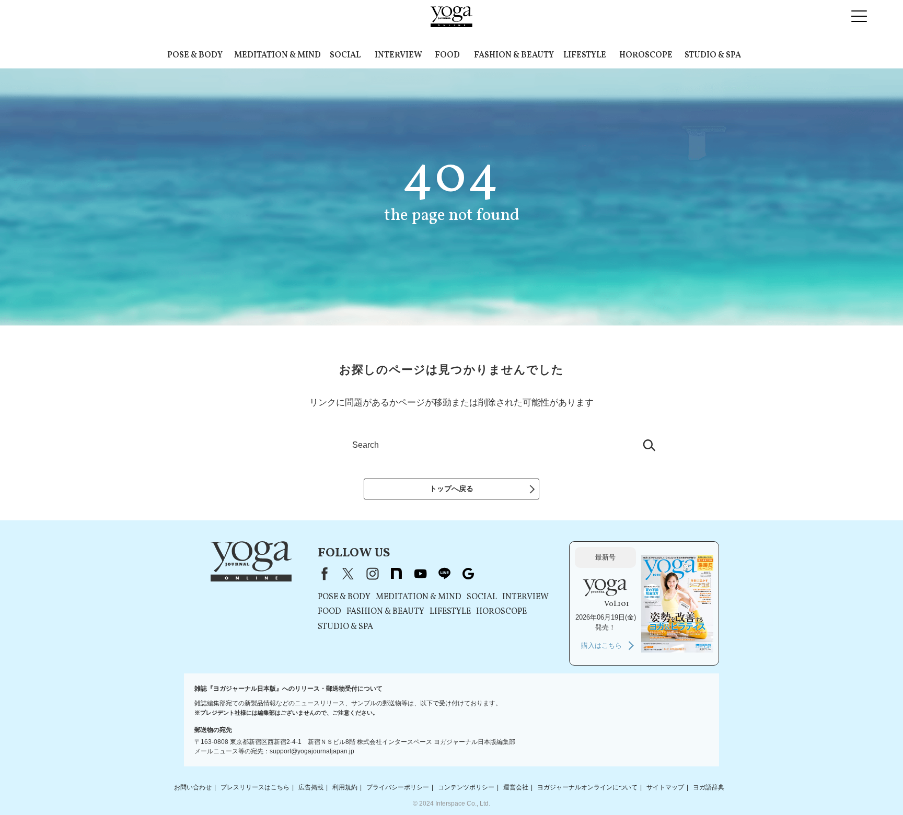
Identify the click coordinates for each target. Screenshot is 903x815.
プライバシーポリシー (397, 787)
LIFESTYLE (584, 55)
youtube (420, 573)
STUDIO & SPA (713, 55)
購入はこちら (601, 645)
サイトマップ (665, 787)
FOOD (447, 55)
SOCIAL (345, 55)
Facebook (322, 573)
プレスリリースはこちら (255, 787)
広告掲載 (310, 787)
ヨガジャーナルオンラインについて (587, 787)
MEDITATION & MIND (277, 55)
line (444, 573)
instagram (372, 573)
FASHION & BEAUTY (514, 55)
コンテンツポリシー (466, 787)
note (396, 573)
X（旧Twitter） (348, 573)
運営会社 (515, 787)
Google (468, 573)
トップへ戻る (451, 488)
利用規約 (344, 787)
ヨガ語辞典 (708, 787)
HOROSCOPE (646, 55)
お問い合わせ (193, 787)
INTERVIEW (398, 55)
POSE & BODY (195, 55)
